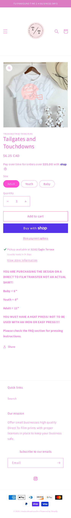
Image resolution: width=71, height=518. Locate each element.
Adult (11, 184)
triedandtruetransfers (30, 511)
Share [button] (12, 347)
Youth (29, 184)
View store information (22, 260)
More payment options (35, 238)
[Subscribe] (58, 463)
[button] (5, 31)
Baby (47, 184)
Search (12, 398)
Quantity (8, 193)
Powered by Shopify (49, 511)
